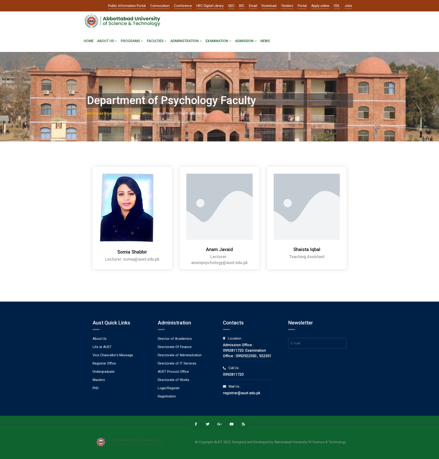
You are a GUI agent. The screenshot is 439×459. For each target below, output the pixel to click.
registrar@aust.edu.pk (241, 393)
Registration (167, 396)
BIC (241, 6)
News (265, 41)
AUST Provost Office (173, 372)
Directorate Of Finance (175, 347)
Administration (184, 41)
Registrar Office (104, 363)
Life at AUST (102, 347)
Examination (217, 41)
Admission (244, 41)
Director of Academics (175, 339)
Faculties (155, 41)
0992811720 (233, 374)
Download (269, 6)
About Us (105, 41)
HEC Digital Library (210, 6)
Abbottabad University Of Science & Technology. (310, 442)
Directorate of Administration (180, 355)
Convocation (159, 6)
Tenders (287, 6)
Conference (183, 6)
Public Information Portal (127, 6)
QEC (231, 6)
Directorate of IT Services (177, 363)
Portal (302, 6)
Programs (130, 41)
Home (89, 41)
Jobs (348, 6)
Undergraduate (104, 372)
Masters (99, 380)
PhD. (96, 388)
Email (253, 6)
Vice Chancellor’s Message (113, 355)
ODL (337, 6)
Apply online (320, 6)
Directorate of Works (173, 380)
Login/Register (169, 388)
